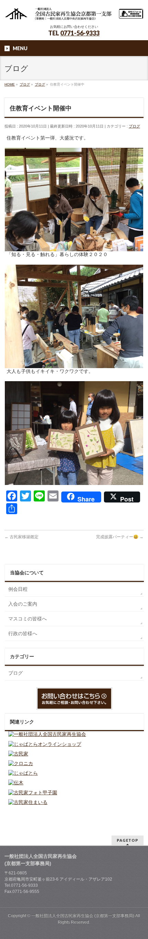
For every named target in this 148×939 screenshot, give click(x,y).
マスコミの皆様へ (27, 618)
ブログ (134, 126)
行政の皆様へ (22, 633)
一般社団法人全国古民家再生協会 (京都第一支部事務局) (82, 915)
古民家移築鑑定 (21, 536)
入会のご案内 (22, 604)
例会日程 (18, 589)
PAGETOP (127, 840)
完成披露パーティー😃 (120, 536)
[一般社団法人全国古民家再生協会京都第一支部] (74, 13)
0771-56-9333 (79, 33)
